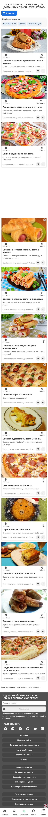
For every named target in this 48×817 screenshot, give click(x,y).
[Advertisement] (24, 193)
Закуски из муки (34, 24)
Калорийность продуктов (24, 777)
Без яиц (22, 24)
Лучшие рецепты (24, 767)
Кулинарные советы (24, 772)
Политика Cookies (24, 750)
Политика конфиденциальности (24, 745)
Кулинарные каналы (24, 804)
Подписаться (24, 709)
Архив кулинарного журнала (24, 787)
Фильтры (10, 13)
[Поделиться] (46, 806)
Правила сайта (24, 740)
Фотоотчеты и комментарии (24, 799)
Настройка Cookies (24, 755)
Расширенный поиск (24, 794)
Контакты (24, 760)
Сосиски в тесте (9, 24)
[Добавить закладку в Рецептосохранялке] (38, 71)
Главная (24, 735)
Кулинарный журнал (24, 782)
